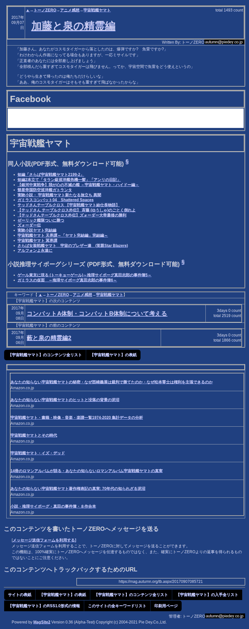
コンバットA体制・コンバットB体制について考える (97, 313)
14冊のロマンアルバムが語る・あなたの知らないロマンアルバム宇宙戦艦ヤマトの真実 (86, 471)
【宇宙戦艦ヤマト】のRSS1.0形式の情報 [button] (44, 606)
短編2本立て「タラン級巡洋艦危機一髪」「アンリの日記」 (69, 180)
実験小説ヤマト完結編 (37, 230)
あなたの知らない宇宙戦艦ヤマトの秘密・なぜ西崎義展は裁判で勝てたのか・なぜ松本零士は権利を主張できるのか (111, 382)
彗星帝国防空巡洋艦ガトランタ (45, 190)
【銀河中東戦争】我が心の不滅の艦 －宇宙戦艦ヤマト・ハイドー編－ (78, 185)
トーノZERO (45, 10)
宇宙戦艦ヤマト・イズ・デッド (37, 453)
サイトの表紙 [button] (19, 595)
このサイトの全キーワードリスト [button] (117, 606)
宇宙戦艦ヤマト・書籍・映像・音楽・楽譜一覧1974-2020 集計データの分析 (76, 417)
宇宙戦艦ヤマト (97, 10)
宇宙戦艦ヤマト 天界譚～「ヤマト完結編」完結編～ (63, 235)
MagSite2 (41, 622)
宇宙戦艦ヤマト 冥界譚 (37, 240)
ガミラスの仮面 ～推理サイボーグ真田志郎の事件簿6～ (67, 280)
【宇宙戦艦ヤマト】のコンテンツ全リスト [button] (45, 355)
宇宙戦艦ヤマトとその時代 (33, 435)
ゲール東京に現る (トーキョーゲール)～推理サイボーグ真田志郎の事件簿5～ (84, 275)
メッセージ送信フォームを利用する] (44, 540)
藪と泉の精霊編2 (49, 337)
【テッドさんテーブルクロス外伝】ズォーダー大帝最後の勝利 (72, 215)
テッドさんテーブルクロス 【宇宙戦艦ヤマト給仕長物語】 (69, 205)
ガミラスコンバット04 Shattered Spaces (56, 200)
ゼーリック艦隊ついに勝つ (41, 220)
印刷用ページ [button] (166, 606)
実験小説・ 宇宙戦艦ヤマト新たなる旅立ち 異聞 (59, 195)
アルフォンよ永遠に (35, 250)
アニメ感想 (70, 10)
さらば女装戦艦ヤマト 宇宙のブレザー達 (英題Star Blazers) (73, 245)
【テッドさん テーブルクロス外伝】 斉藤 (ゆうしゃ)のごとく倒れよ (77, 210)
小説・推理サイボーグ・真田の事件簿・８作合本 (53, 506)
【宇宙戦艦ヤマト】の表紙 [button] (113, 355)
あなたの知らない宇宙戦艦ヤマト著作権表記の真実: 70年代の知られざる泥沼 (77, 488)
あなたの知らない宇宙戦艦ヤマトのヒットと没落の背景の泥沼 (64, 400)
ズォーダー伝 (29, 225)
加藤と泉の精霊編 (73, 26)
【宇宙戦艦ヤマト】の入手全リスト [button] (207, 595)
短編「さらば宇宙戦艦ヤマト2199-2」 (51, 174)
